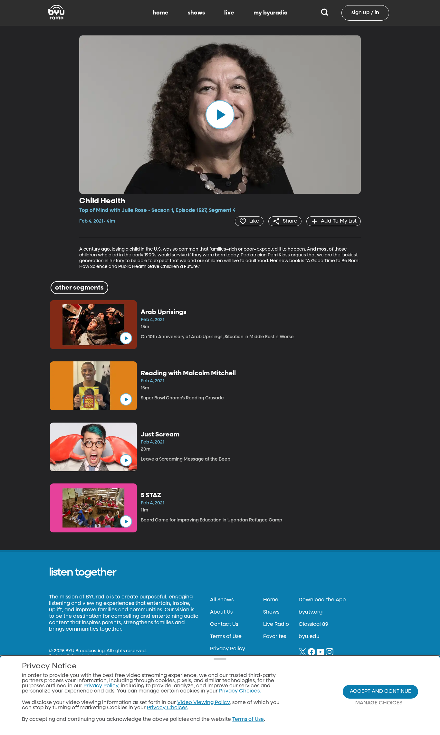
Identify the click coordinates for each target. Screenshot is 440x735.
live (229, 13)
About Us (221, 612)
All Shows (222, 600)
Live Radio (276, 624)
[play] (220, 114)
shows (196, 13)
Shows (271, 612)
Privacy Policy (227, 649)
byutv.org (310, 612)
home (160, 13)
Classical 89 (313, 624)
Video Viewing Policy (203, 702)
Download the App (322, 600)
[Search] (324, 13)
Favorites (274, 636)
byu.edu (309, 636)
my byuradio (270, 13)
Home (270, 600)
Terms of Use (226, 636)
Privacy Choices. (240, 691)
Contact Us (224, 624)
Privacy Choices (167, 708)
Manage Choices (378, 703)
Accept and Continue (380, 691)
